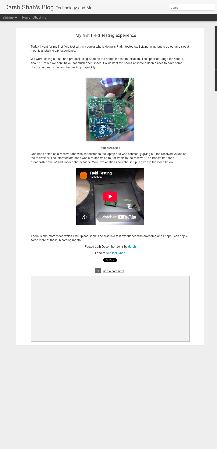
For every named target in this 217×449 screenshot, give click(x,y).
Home (26, 17)
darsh (132, 246)
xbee (122, 253)
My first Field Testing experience (106, 35)
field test (111, 253)
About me (39, 17)
